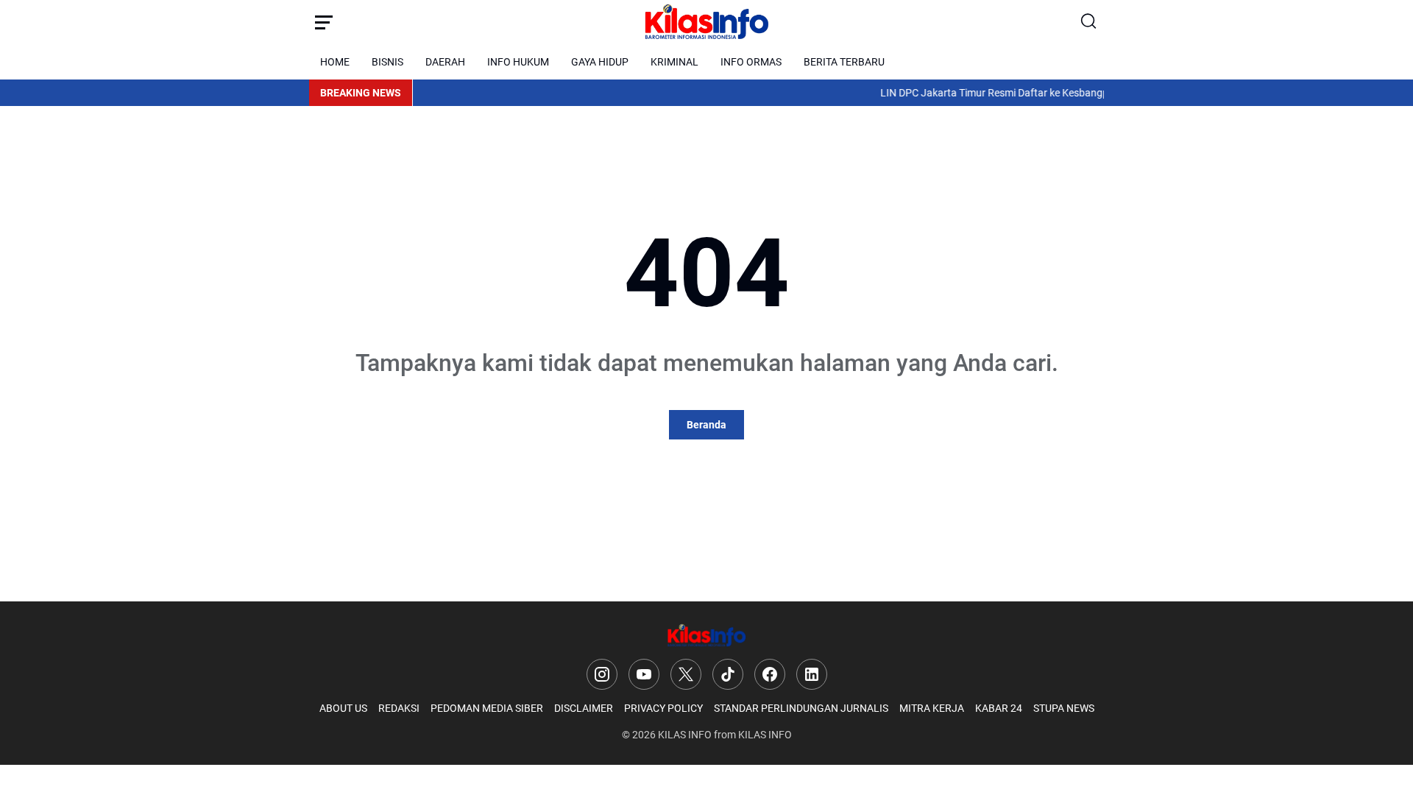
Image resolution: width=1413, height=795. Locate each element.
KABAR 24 (998, 708)
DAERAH (445, 62)
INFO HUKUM (518, 62)
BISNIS (387, 62)
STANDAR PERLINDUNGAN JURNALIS (801, 708)
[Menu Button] (324, 22)
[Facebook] (769, 674)
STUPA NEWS (1063, 708)
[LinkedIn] (811, 674)
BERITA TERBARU (844, 62)
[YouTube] (643, 674)
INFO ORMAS (751, 62)
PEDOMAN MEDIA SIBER (487, 708)
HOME (335, 62)
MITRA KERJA (931, 708)
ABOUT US (343, 708)
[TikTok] (727, 674)
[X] (685, 674)
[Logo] (706, 635)
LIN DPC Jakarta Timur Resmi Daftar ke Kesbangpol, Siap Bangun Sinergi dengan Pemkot (1072, 93)
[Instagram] (602, 674)
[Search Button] (1089, 22)
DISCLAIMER (583, 708)
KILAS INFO (685, 735)
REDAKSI (398, 708)
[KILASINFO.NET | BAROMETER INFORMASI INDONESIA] (706, 22)
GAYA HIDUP (599, 62)
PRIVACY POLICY (663, 708)
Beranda (706, 425)
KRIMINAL (674, 62)
